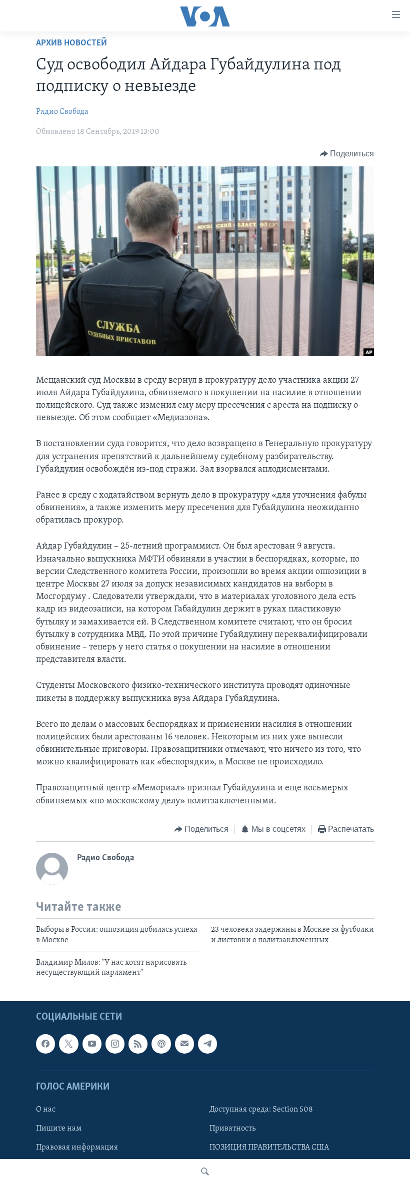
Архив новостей (71, 43)
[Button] (347, 153)
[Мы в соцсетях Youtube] (92, 1043)
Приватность (233, 1129)
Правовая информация (77, 1148)
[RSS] (138, 1043)
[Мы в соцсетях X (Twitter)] (68, 1043)
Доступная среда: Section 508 (261, 1110)
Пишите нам (59, 1129)
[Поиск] (205, 1171)
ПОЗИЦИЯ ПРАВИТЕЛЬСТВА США (269, 1148)
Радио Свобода (62, 112)
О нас (46, 1110)
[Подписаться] (184, 1043)
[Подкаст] (161, 1043)
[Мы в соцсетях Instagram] (115, 1043)
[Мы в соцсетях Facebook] (45, 1043)
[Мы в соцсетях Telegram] (207, 1043)
